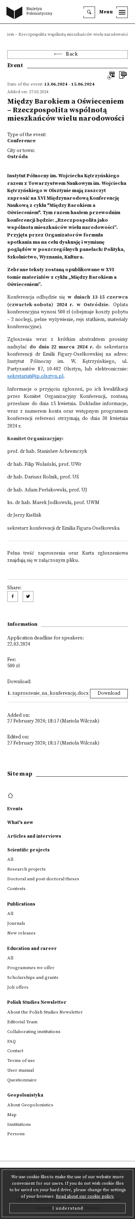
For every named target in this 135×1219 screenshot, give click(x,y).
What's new (20, 822)
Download (109, 693)
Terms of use (21, 1060)
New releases (21, 933)
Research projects (26, 869)
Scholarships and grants (32, 977)
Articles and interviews (34, 836)
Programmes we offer (30, 968)
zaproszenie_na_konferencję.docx (50, 693)
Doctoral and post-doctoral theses (43, 879)
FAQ (11, 1041)
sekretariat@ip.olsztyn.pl (35, 376)
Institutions (19, 1124)
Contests (16, 889)
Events (15, 809)
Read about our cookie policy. (85, 1196)
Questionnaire (22, 1080)
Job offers (17, 987)
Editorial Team (22, 1022)
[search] (89, 12)
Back (72, 54)
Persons (16, 1134)
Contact (15, 1051)
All (10, 859)
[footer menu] (11, 795)
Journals (16, 923)
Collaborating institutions (33, 1031)
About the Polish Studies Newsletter (45, 1012)
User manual (20, 1070)
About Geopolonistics (30, 1105)
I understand (67, 1208)
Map (12, 1115)
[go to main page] (31, 13)
